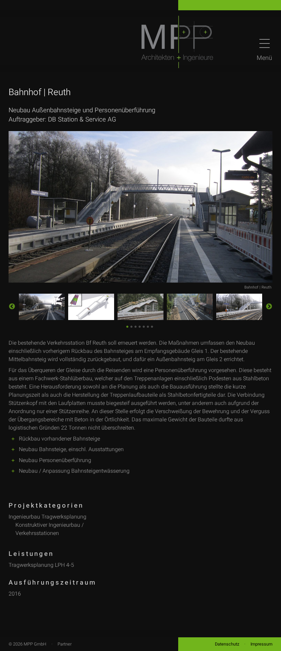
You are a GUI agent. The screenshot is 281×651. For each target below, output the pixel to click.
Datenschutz (227, 644)
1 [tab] (127, 326)
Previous (12, 306)
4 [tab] (139, 326)
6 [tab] (147, 326)
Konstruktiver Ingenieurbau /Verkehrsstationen (49, 529)
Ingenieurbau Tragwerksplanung (47, 517)
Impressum (261, 644)
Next (269, 306)
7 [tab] (151, 326)
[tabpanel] (42, 307)
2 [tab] (131, 326)
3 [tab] (135, 326)
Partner (65, 644)
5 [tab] (143, 326)
